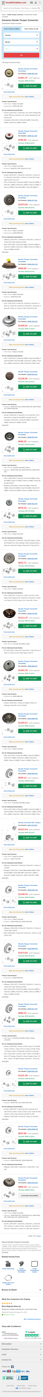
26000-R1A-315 (32, 264)
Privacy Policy (32, 1386)
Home (4, 14)
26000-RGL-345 (32, 1071)
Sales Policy (10, 1386)
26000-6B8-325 (32, 666)
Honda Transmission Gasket (34, 1270)
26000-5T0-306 (32, 613)
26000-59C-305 (32, 504)
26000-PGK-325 (32, 890)
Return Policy (21, 1386)
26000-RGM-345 (32, 1129)
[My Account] (35, 2)
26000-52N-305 (32, 321)
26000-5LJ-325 (32, 136)
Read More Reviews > (34, 1319)
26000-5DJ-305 (32, 558)
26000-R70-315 (32, 374)
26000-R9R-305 (32, 949)
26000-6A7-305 (32, 1009)
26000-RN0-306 (32, 718)
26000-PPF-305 (32, 437)
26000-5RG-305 (32, 773)
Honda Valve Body (8, 1269)
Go (21, 55)
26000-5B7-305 (32, 73)
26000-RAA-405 (32, 1183)
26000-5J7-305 (32, 200)
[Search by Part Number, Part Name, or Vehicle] (38, 8)
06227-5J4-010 (32, 825)
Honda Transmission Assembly (21, 1270)
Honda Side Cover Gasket (8, 1283)
